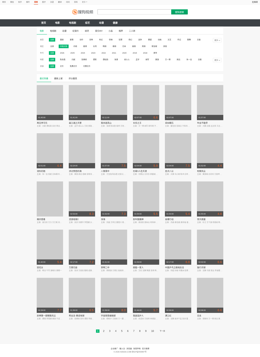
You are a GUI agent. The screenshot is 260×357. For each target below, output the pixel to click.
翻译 (60, 2)
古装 (199, 40)
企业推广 (114, 349)
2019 (135, 53)
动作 (81, 40)
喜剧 (62, 40)
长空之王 (137, 123)
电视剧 (72, 23)
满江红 (168, 315)
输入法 (122, 349)
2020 (124, 53)
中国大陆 (63, 46)
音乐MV (98, 31)
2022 (104, 53)
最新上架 (58, 78)
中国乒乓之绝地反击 (174, 267)
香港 (85, 46)
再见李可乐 (42, 123)
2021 (114, 53)
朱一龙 (189, 60)
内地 (75, 46)
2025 (72, 53)
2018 (145, 53)
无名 (199, 315)
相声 (121, 31)
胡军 (147, 60)
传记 (179, 40)
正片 (62, 66)
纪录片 (76, 31)
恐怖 (91, 40)
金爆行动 (169, 219)
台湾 (95, 46)
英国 (143, 46)
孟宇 (137, 60)
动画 (159, 40)
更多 (216, 40)
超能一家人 (138, 267)
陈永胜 (62, 60)
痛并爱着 (41, 219)
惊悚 (111, 40)
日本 (124, 46)
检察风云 (201, 171)
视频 (36, 2)
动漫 (101, 23)
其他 (165, 46)
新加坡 (154, 46)
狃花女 (40, 267)
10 (152, 331)
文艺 (169, 40)
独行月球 (201, 267)
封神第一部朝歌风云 (46, 315)
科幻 (101, 40)
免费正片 (73, 66)
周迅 (178, 60)
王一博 (167, 60)
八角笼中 (105, 171)
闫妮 (73, 60)
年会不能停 (202, 123)
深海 (103, 219)
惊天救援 (201, 219)
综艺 (87, 23)
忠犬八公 (169, 171)
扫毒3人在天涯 (140, 171)
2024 (83, 53)
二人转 (132, 31)
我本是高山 (106, 123)
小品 (110, 31)
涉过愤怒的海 (75, 171)
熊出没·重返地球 (76, 315)
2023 (93, 53)
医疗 (44, 2)
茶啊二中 (105, 267)
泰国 (114, 46)
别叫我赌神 (138, 219)
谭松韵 (105, 60)
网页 (4, 2)
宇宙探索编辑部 (108, 315)
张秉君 (84, 60)
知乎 (20, 2)
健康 (115, 23)
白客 (200, 60)
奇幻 (130, 40)
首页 (43, 23)
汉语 (52, 2)
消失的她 (41, 171)
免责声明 (137, 349)
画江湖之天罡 (75, 123)
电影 (57, 23)
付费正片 (86, 66)
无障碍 (255, 2)
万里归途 (73, 267)
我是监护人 (138, 315)
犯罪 (120, 40)
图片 (28, 2)
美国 (134, 46)
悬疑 (150, 40)
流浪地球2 (74, 219)
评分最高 (73, 78)
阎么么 (127, 60)
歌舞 (189, 40)
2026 (62, 53)
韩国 (104, 46)
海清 (116, 60)
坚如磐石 (169, 123)
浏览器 (129, 349)
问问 (68, 2)
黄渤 (157, 60)
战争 (140, 40)
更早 (155, 53)
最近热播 (44, 78)
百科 (76, 2)
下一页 (162, 331)
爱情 (71, 40)
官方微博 (145, 349)
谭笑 (95, 60)
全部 (52, 40)
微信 (12, 2)
